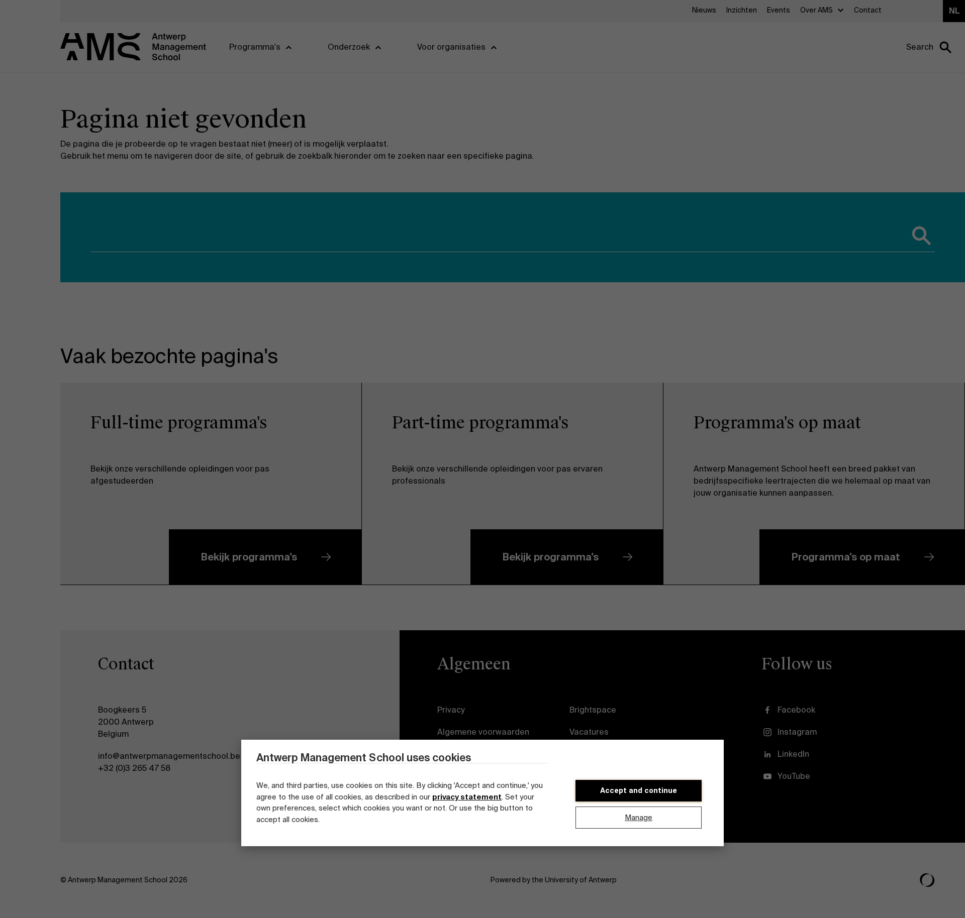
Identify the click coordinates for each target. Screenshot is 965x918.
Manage (638, 818)
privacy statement (467, 797)
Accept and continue (638, 790)
